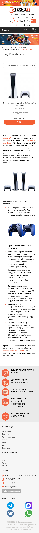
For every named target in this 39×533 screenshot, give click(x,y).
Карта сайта (6, 448)
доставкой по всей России (14, 351)
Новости (5, 460)
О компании (6, 431)
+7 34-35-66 (19, 24)
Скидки (4, 463)
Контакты (6, 434)
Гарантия (5, 443)
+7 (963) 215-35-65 (12, 479)
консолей (7, 138)
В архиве (19, 122)
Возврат (5, 445)
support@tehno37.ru (13, 487)
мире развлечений (10, 148)
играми (11, 328)
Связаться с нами (12, 491)
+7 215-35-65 (19, 21)
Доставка (5, 440)
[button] (14, 14)
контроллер (12, 307)
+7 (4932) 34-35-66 (12, 483)
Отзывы (5, 466)
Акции (4, 457)
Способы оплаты (8, 437)
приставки (19, 210)
